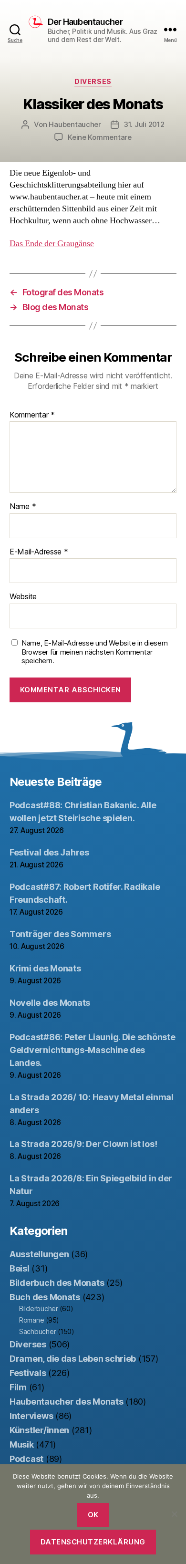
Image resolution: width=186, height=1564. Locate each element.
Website (23, 597)
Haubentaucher (75, 124)
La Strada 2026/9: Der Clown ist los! (83, 1144)
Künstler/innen (39, 1430)
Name (23, 506)
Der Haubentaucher (85, 22)
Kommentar (32, 415)
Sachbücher (37, 1331)
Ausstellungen (39, 1254)
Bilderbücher (38, 1308)
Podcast (26, 1459)
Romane (31, 1320)
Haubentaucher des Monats (67, 1402)
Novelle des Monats (50, 1003)
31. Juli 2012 (144, 124)
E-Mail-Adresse (39, 552)
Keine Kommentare (100, 137)
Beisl (20, 1268)
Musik (22, 1444)
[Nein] (174, 1514)
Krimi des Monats (45, 968)
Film (18, 1387)
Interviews (31, 1416)
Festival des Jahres (49, 852)
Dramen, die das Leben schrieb (73, 1359)
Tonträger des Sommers (60, 934)
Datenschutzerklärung (93, 1541)
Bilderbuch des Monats (57, 1283)
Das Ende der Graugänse (52, 243)
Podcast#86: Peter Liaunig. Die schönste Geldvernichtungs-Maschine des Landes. (92, 1050)
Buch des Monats (45, 1297)
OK (93, 1514)
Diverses (92, 81)
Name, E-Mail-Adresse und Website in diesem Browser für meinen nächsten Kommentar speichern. (94, 652)
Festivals (28, 1373)
